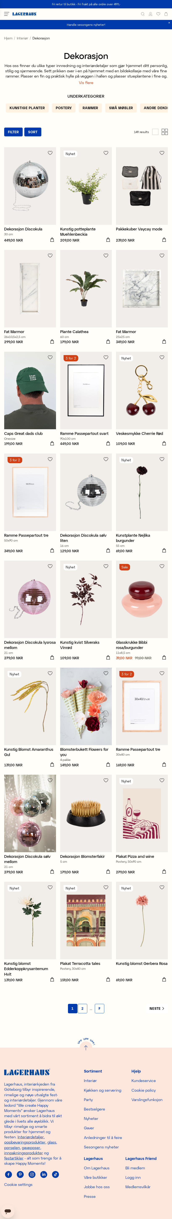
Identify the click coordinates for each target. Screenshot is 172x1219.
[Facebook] (8, 1174)
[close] (169, 23)
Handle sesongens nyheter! (86, 24)
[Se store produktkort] (155, 132)
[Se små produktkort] (165, 132)
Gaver (89, 1128)
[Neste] (157, 1008)
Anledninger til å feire (103, 1137)
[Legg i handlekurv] (52, 240)
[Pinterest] (20, 1174)
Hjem (8, 38)
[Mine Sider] (150, 14)
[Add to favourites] (50, 153)
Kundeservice (144, 1080)
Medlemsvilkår (138, 1186)
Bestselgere (94, 1109)
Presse (90, 1196)
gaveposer (31, 1147)
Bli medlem (135, 1168)
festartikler (13, 1158)
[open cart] (166, 14)
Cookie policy (144, 1090)
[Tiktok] (55, 1174)
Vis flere (86, 82)
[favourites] (158, 14)
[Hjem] (25, 14)
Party (88, 1099)
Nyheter (91, 1118)
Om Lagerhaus (96, 1168)
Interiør (22, 38)
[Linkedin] (43, 1174)
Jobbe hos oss (97, 1186)
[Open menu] (6, 14)
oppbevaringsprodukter (25, 1142)
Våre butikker (95, 1177)
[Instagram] (32, 1174)
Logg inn (133, 1177)
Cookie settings (18, 1184)
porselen (12, 1147)
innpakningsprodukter (23, 1152)
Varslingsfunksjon (147, 1099)
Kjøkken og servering (102, 1090)
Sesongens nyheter (101, 1147)
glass (51, 1142)
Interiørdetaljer (31, 1137)
